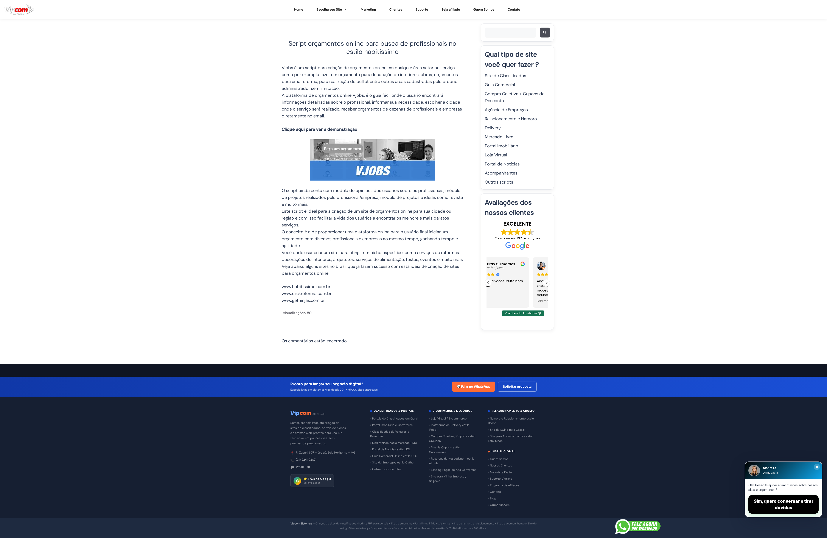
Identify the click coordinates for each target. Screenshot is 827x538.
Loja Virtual (496, 155)
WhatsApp (303, 467)
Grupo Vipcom (500, 505)
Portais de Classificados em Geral (395, 418)
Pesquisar (545, 33)
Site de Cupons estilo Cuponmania (444, 450)
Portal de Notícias (502, 164)
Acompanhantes (501, 173)
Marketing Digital (501, 472)
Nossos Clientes (501, 465)
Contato (514, 9)
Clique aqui (293, 129)
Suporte (422, 9)
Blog (493, 498)
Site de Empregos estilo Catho (393, 462)
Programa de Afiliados (504, 485)
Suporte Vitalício (501, 478)
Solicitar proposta (517, 386)
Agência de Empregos (506, 109)
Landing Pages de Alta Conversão (453, 470)
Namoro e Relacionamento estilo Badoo (511, 421)
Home (298, 9)
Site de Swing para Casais (507, 430)
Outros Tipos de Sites (386, 469)
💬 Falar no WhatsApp (473, 386)
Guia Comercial (500, 84)
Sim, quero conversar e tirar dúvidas (783, 504)
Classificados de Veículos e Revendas (389, 434)
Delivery (493, 128)
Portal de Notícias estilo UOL (391, 449)
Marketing (368, 9)
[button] (546, 282)
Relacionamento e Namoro (511, 119)
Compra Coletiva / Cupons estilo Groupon (452, 438)
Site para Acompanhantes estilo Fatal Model (510, 438)
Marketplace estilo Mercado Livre (394, 443)
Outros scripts (499, 182)
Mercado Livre (499, 137)
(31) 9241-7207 (306, 460)
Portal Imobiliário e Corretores (392, 425)
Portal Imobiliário (501, 146)
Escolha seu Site (329, 9)
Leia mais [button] (499, 301)
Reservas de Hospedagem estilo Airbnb (451, 461)
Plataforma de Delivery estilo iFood (449, 427)
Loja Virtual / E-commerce (449, 418)
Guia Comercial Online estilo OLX (394, 456)
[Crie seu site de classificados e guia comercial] (19, 9)
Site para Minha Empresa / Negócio (447, 479)
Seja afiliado (450, 9)
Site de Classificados (505, 75)
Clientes (395, 9)
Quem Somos (483, 9)
